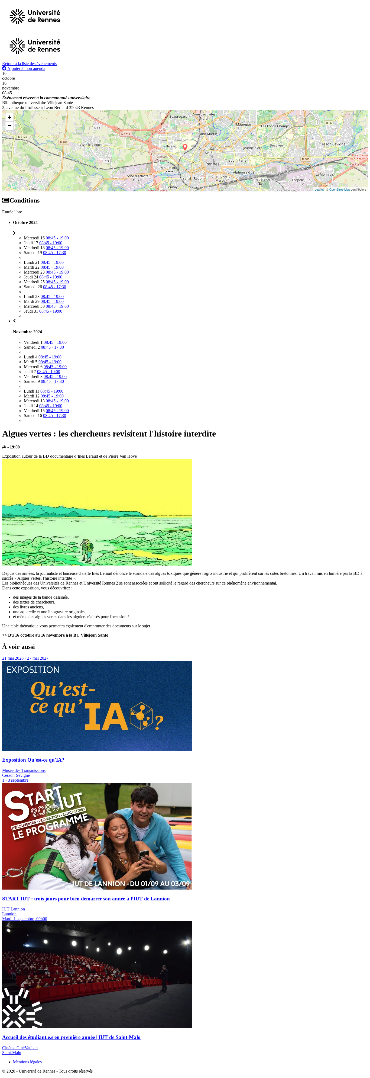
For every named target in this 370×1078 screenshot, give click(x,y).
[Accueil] (34, 58)
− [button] (9, 125)
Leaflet (319, 189)
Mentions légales (27, 1062)
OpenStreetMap (339, 189)
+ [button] (9, 117)
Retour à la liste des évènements (29, 63)
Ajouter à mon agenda (26, 68)
